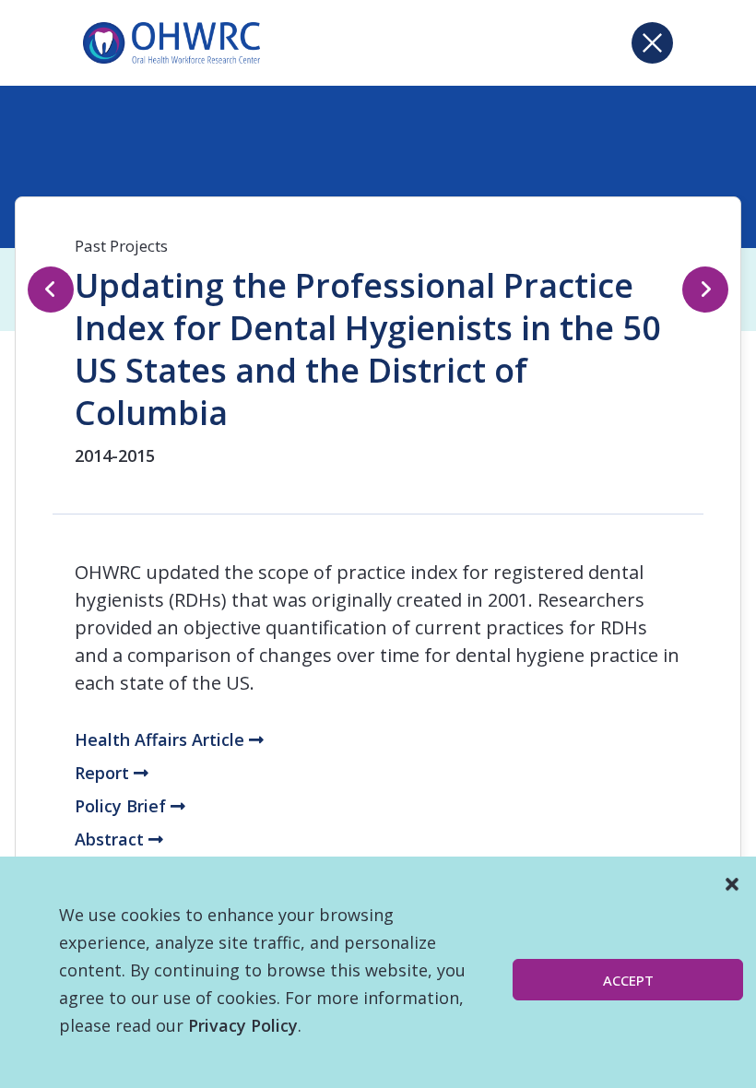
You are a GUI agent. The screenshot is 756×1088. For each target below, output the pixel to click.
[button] (732, 884)
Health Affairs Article (162, 739)
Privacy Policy (243, 1025)
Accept (628, 980)
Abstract (111, 839)
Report (104, 773)
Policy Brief (123, 806)
